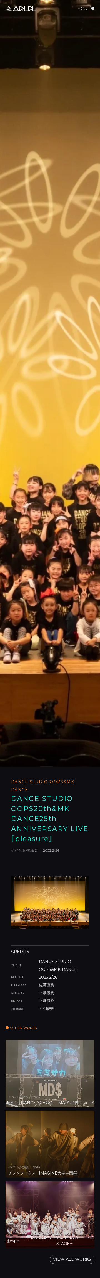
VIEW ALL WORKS (72, 1259)
